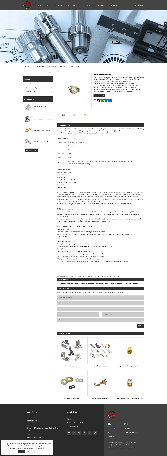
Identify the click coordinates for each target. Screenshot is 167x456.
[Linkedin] (79, 433)
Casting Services (80, 283)
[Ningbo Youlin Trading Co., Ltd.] (27, 5)
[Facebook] (69, 433)
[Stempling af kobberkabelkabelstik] (100, 382)
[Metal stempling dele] (100, 350)
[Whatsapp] (95, 433)
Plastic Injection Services (131, 283)
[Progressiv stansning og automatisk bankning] (129, 382)
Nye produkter (28, 84)
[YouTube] (84, 433)
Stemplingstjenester (57, 66)
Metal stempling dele (100, 366)
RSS (118, 448)
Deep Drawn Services (116, 283)
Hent (109, 432)
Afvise (21, 452)
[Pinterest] (90, 433)
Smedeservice (90, 283)
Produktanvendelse (29, 92)
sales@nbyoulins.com (34, 437)
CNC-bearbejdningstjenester (65, 283)
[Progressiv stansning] (71, 350)
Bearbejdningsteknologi (43, 66)
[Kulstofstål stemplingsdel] (71, 382)
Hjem (109, 424)
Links (109, 448)
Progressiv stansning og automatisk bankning (130, 398)
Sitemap (114, 448)
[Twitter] (74, 433)
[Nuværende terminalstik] (63, 115)
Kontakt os (112, 436)
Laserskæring (60, 285)
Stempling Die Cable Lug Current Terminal (129, 366)
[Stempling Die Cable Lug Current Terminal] (129, 350)
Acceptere (31, 452)
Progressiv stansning (71, 366)
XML (121, 448)
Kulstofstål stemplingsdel (71, 398)
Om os (126, 424)
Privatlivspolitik (128, 448)
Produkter (31, 66)
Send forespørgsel (99, 95)
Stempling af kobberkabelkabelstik (100, 398)
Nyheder (127, 428)
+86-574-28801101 (32, 421)
